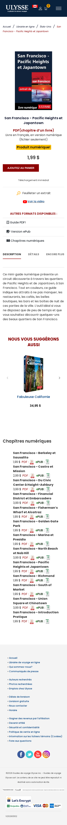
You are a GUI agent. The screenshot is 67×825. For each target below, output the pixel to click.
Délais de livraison (19, 696)
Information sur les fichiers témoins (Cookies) (35, 736)
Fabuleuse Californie (33, 397)
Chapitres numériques (27, 241)
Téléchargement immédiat (33, 180)
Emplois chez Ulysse (20, 688)
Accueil (7, 26)
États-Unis (45, 26)
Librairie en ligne (25, 26)
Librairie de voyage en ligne (24, 662)
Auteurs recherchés (20, 679)
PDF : (25, 462)
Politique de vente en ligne (24, 731)
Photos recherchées (20, 684)
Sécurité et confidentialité (24, 727)
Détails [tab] (33, 254)
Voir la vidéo (36, 201)
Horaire (13, 710)
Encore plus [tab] (55, 254)
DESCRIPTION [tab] (12, 254)
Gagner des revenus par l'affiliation (29, 718)
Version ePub (20, 231)
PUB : (40, 462)
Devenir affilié (17, 722)
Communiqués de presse (24, 671)
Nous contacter (18, 705)
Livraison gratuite (19, 701)
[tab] (33, 441)
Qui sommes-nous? (20, 666)
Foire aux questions (20, 740)
